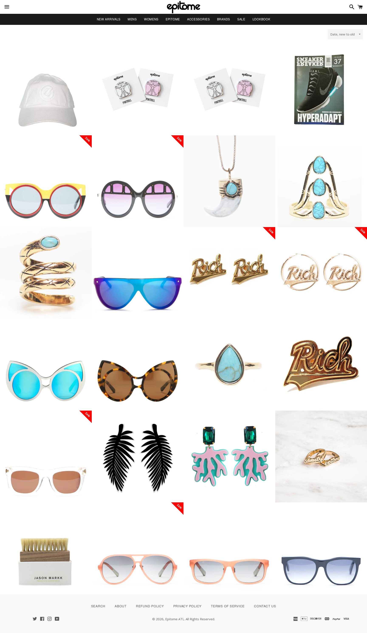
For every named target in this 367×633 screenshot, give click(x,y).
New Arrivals (108, 19)
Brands (223, 19)
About (121, 606)
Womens (151, 19)
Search (98, 606)
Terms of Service (228, 606)
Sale (241, 19)
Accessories (198, 19)
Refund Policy (150, 606)
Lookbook (261, 19)
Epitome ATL (174, 619)
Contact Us (265, 606)
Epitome (173, 19)
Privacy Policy (187, 606)
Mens (132, 19)
